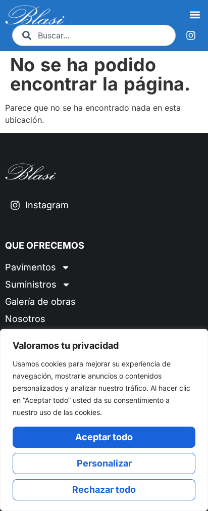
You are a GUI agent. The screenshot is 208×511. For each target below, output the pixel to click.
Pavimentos (30, 267)
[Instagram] (191, 35)
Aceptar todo (104, 437)
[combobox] (94, 35)
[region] (104, 420)
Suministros (31, 284)
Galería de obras (40, 301)
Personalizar (104, 463)
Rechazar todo (104, 489)
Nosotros (25, 318)
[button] (194, 15)
